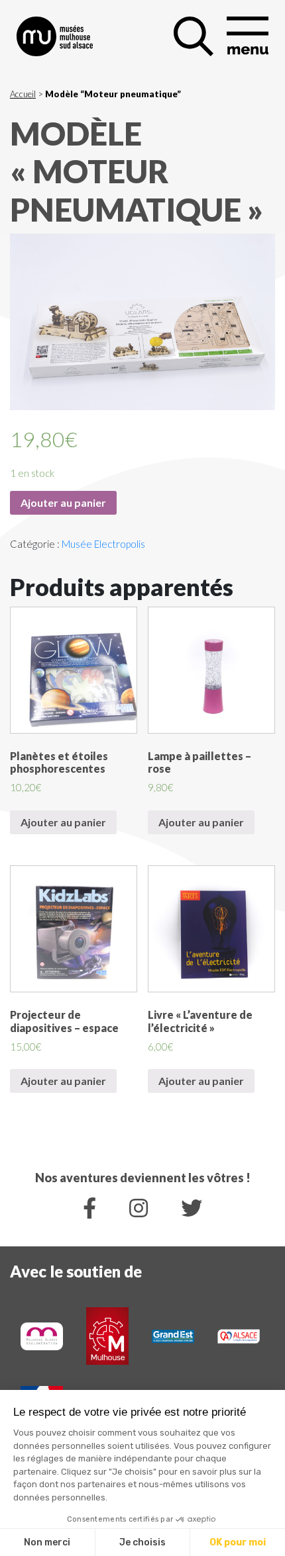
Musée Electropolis (103, 544)
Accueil (23, 94)
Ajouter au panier (63, 502)
